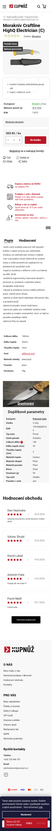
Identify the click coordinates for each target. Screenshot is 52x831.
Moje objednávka (11, 701)
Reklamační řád (10, 729)
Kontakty (7, 684)
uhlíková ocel (28, 353)
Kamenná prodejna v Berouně (17, 675)
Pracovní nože (40, 419)
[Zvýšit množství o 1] (19, 140)
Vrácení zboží (9, 724)
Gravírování (25, 403)
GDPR (6, 734)
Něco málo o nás (11, 671)
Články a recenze (11, 706)
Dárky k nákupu (10, 711)
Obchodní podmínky (13, 738)
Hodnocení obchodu (13, 680)
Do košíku (35, 140)
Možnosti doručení (14, 122)
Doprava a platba (11, 720)
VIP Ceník (8, 715)
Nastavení (26, 814)
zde (40, 807)
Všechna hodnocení (26, 620)
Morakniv (36, 36)
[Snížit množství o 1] (8, 140)
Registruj (15, 150)
